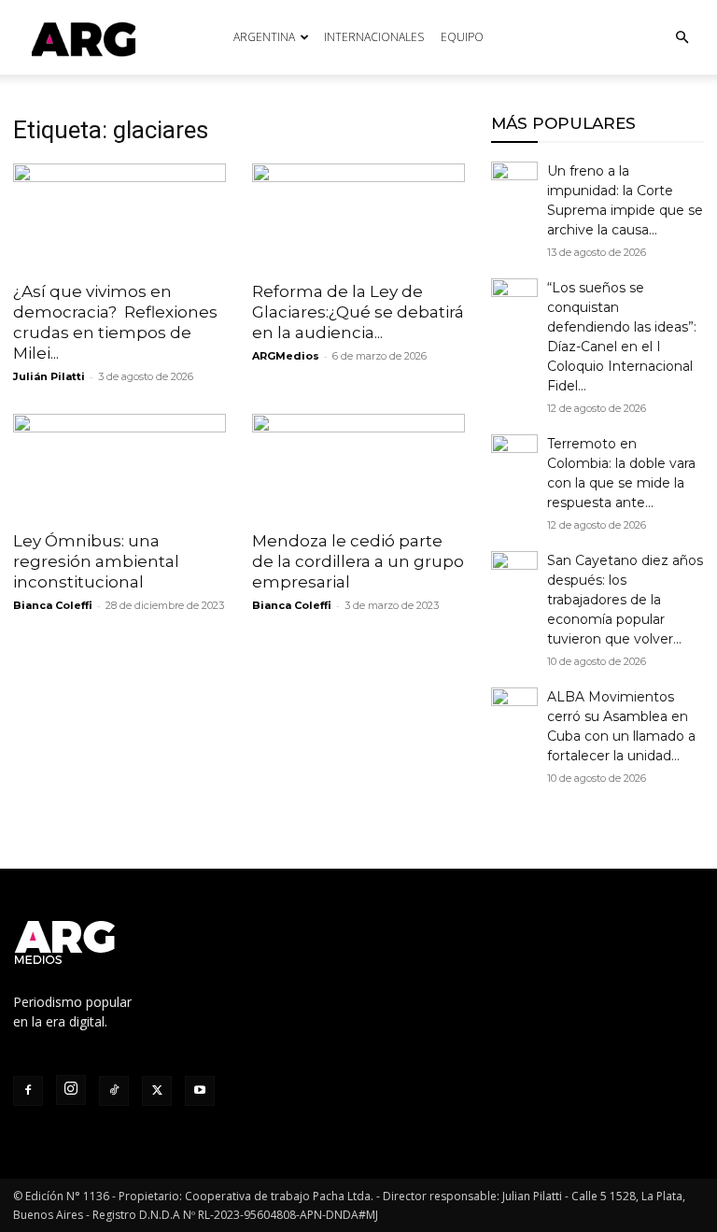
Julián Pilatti (49, 376)
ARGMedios (285, 355)
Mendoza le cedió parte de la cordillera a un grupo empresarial (358, 561)
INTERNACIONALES (374, 37)
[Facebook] (28, 1091)
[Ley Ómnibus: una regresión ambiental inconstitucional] (119, 466)
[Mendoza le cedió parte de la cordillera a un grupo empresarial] (358, 466)
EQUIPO (462, 37)
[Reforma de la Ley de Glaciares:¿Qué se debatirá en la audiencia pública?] (358, 216)
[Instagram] (71, 1090)
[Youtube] (200, 1091)
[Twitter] (157, 1091)
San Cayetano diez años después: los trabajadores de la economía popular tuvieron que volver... (625, 599)
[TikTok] (114, 1091)
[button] (681, 38)
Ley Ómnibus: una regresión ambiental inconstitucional (96, 561)
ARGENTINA (264, 37)
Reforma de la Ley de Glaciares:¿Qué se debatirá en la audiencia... (358, 312)
